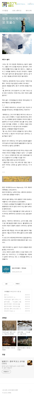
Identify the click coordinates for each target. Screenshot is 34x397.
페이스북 (29, 10)
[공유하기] (9, 283)
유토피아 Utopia (8, 311)
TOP (30, 390)
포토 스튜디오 (16, 10)
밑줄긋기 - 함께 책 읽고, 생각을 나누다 (13, 362)
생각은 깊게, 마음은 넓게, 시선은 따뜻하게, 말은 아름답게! (13, 367)
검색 (26, 3)
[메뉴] (30, 3)
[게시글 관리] (11, 283)
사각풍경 (5, 10)
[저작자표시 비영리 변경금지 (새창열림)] (23, 284)
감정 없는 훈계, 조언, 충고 (11, 308)
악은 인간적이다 (8, 297)
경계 (5, 295)
